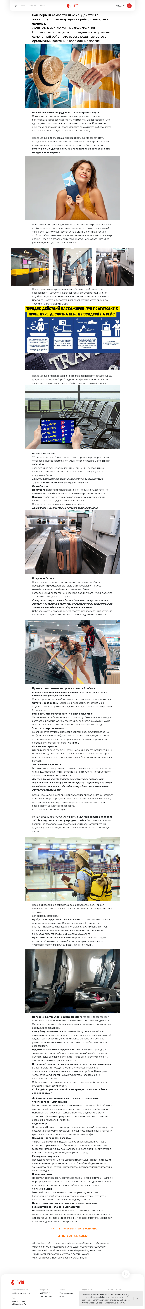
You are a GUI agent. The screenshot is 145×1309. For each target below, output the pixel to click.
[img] (73, 6)
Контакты (32, 6)
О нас (23, 6)
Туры (15, 6)
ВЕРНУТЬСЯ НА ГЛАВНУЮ (72, 1235)
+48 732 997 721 (118, 6)
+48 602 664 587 (45, 1296)
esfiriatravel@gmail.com (21, 1293)
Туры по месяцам (66, 1293)
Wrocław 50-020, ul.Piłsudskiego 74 (19, 1303)
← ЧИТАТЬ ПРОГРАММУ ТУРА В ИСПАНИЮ (72, 1228)
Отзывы (42, 6)
